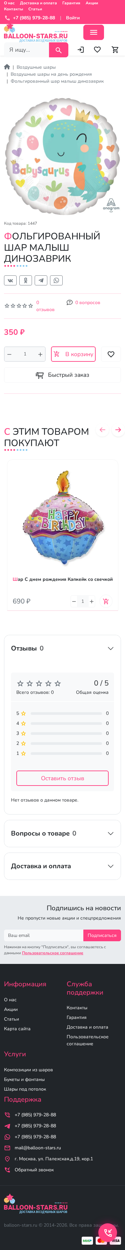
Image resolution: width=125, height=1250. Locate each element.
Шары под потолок (25, 1089)
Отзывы (27, 648)
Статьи (35, 9)
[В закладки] (113, 471)
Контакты (13, 9)
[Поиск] (58, 49)
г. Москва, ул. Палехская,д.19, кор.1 (54, 1159)
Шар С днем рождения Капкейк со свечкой (63, 579)
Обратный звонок (34, 1170)
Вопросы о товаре (43, 833)
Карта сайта (17, 1029)
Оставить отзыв (62, 778)
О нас (9, 3)
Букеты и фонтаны (24, 1079)
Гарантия (71, 3)
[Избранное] (97, 49)
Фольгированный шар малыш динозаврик (57, 81)
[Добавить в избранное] (111, 354)
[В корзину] (106, 601)
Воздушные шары (36, 67)
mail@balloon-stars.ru (38, 1148)
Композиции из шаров (28, 1070)
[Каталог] (93, 32)
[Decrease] (9, 354)
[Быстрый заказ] (113, 484)
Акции (92, 3)
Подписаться (102, 935)
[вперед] (118, 429)
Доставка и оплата (38, 3)
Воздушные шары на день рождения (51, 74)
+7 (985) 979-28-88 (35, 1115)
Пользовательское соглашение (88, 1040)
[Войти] (80, 49)
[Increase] (40, 354)
